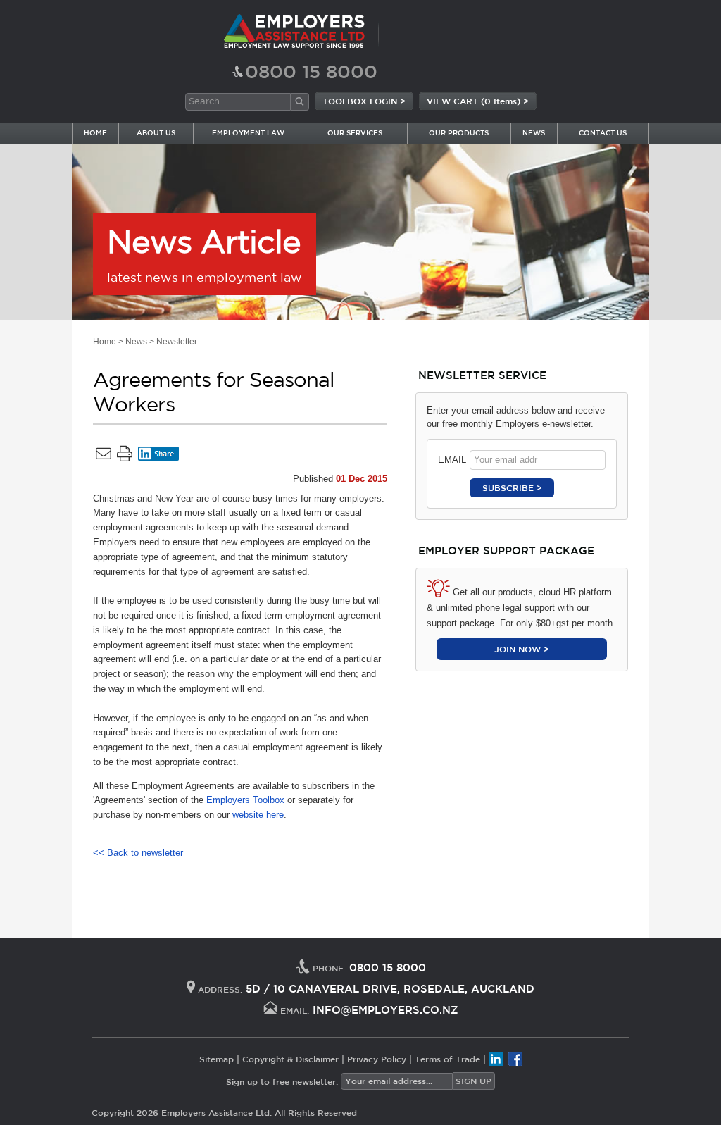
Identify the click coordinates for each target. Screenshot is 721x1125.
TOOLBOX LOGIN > (364, 101)
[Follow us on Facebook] (515, 1059)
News (136, 342)
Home (104, 342)
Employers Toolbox (245, 800)
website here (258, 814)
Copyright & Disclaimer (290, 1059)
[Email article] (103, 456)
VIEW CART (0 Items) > (478, 101)
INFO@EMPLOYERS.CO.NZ (385, 1010)
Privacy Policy (376, 1059)
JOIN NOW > (521, 649)
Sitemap (216, 1059)
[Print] (124, 456)
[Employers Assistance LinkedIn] (496, 1059)
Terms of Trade (447, 1059)
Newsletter (176, 342)
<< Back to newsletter (138, 852)
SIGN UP (473, 1081)
